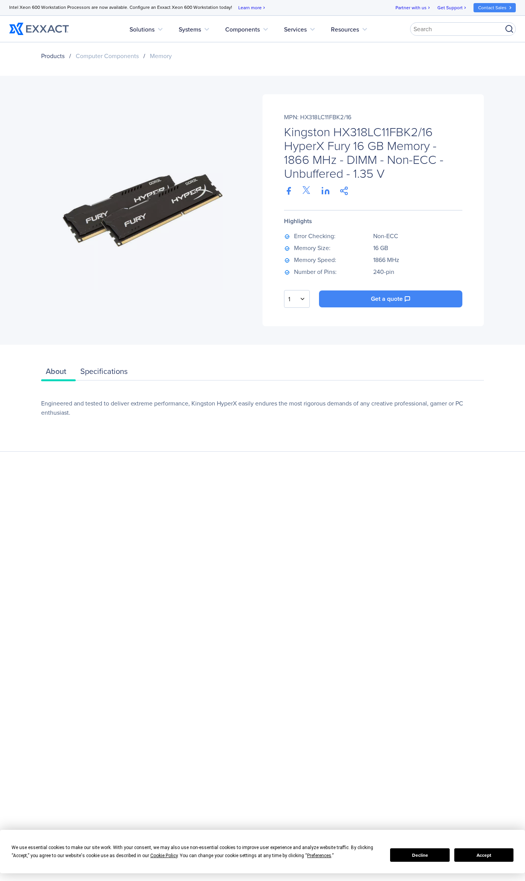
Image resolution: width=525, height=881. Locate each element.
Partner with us (413, 7)
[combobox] (297, 299)
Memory (161, 56)
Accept (484, 855)
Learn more (252, 7)
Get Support (452, 7)
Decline (420, 855)
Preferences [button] (319, 855)
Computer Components (107, 56)
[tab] (58, 373)
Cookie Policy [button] (164, 855)
